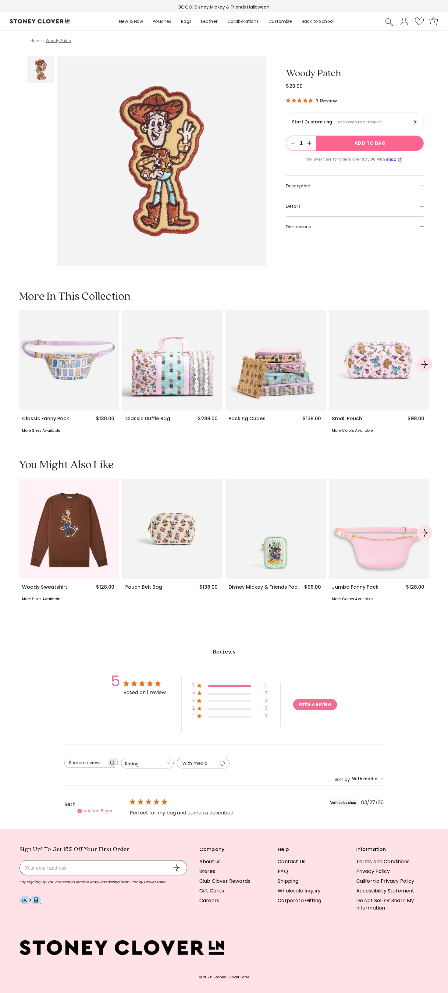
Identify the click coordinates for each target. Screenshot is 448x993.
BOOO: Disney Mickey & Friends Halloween (224, 7)
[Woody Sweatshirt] (69, 529)
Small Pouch (347, 418)
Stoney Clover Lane (231, 977)
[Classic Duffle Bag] (172, 360)
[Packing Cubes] (276, 360)
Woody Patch (58, 40)
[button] (389, 22)
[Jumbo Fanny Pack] (379, 529)
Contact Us (291, 861)
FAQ (283, 871)
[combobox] (147, 763)
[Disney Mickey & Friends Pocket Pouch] (276, 529)
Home (35, 40)
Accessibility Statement (385, 890)
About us (210, 861)
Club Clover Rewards (224, 881)
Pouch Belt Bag (143, 587)
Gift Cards (211, 890)
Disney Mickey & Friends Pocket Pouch (265, 587)
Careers (209, 900)
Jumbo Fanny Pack (355, 587)
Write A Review (315, 704)
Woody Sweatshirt (44, 587)
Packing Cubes (247, 418)
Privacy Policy (373, 871)
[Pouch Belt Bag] (172, 529)
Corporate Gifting (299, 900)
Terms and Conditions (383, 861)
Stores (207, 871)
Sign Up (176, 867)
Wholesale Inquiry (299, 890)
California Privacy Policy (385, 881)
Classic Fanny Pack (45, 418)
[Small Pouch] (379, 360)
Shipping (288, 881)
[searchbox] (86, 763)
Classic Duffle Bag (147, 418)
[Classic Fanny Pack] (69, 360)
